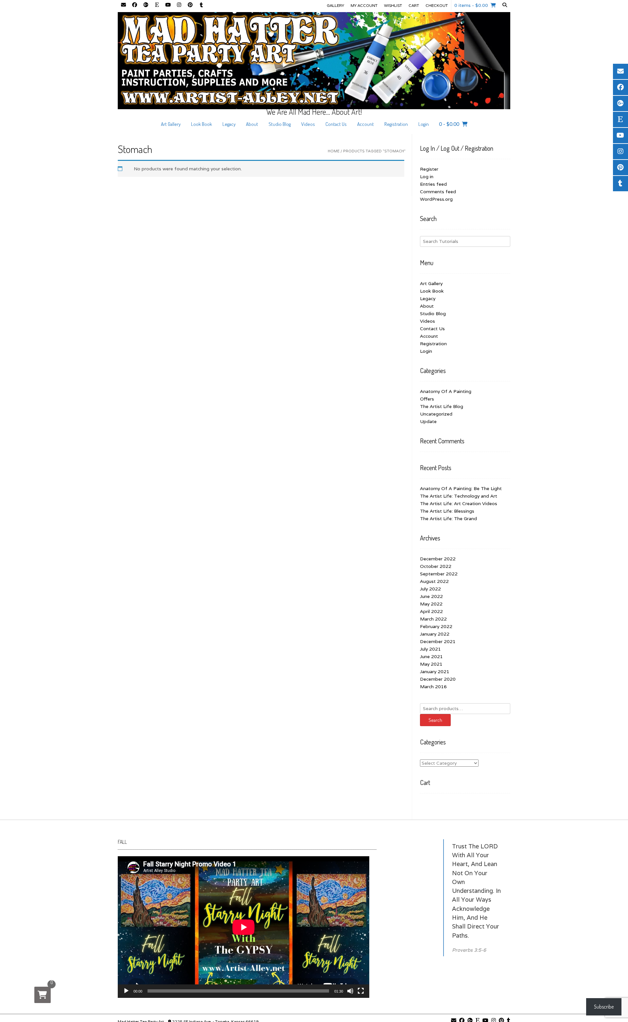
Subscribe (604, 1006)
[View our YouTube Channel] (167, 5)
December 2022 (438, 559)
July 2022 (430, 589)
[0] (42, 995)
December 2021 (438, 641)
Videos (308, 124)
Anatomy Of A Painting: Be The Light (461, 488)
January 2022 (434, 634)
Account (365, 124)
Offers (427, 399)
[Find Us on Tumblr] (201, 5)
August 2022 (434, 581)
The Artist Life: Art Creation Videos (458, 503)
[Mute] (350, 991)
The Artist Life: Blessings (447, 511)
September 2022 (439, 574)
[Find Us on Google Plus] (145, 5)
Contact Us (336, 124)
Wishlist (393, 5)
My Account (364, 5)
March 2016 (433, 687)
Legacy (229, 124)
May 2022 (431, 604)
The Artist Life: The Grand (448, 518)
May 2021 (431, 664)
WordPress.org (436, 199)
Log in (426, 176)
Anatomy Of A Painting (445, 391)
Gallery (335, 5)
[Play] (126, 991)
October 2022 (435, 566)
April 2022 (431, 611)
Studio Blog (280, 124)
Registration (396, 124)
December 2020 (438, 679)
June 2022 (431, 596)
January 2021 (434, 671)
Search (435, 720)
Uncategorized (436, 414)
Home (334, 151)
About (252, 124)
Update (428, 421)
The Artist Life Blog (441, 406)
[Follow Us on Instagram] (178, 5)
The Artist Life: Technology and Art (458, 496)
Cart (414, 5)
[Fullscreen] (361, 991)
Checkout (437, 5)
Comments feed (438, 192)
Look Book (201, 124)
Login (423, 124)
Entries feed (433, 184)
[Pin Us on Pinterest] (190, 5)
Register (429, 169)
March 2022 (433, 619)
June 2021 (431, 656)
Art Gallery (171, 124)
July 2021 (430, 649)
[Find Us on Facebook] (134, 5)
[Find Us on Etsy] (156, 5)
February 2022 (436, 626)
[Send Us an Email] (123, 5)
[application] (243, 927)
